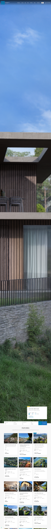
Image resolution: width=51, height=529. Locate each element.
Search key (6, 422)
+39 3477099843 (48, 2)
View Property (11, 441)
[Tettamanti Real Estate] (5, 4)
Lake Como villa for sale (9, 517)
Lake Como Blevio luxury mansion (36, 408)
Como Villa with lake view (38, 493)
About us (18, 2)
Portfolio (31, 2)
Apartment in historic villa (9, 493)
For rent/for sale (24, 422)
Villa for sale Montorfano (24, 517)
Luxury (22, 2)
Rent (28, 2)
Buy (25, 2)
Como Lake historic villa (38, 517)
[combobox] (17, 424)
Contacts (38, 2)
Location (15, 422)
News (35, 2)
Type (31, 422)
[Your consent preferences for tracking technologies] (1, 527)
